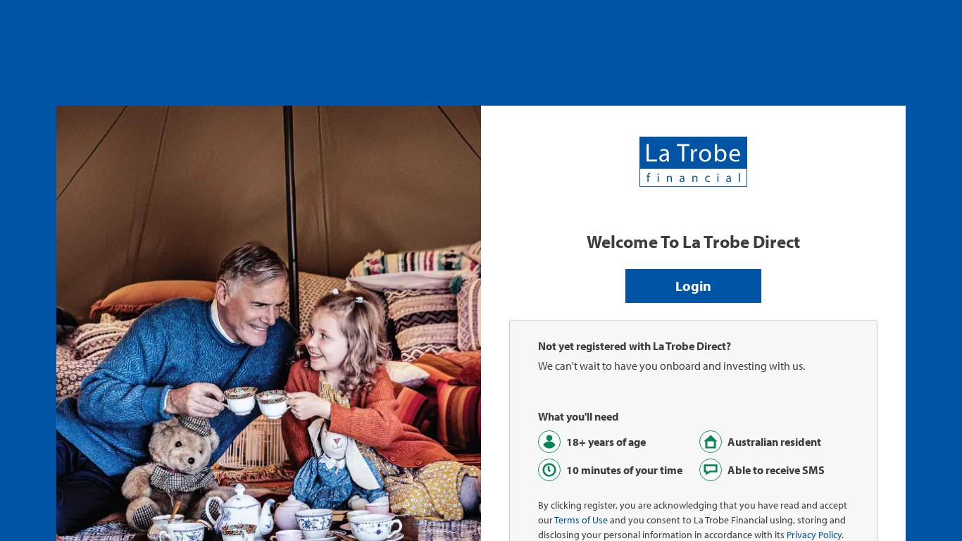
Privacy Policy (814, 534)
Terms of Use (581, 520)
